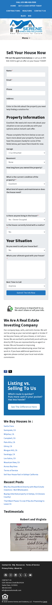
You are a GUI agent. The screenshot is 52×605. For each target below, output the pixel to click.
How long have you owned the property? (24, 167)
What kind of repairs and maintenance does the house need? (25, 191)
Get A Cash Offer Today (30, 5)
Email (9, 80)
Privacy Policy (7, 568)
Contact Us (40, 10)
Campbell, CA (9, 438)
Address (10, 98)
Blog (23, 15)
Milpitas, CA (9, 434)
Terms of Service (11, 470)
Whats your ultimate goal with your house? (25, 257)
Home (13, 5)
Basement (11, 158)
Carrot (45, 601)
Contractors (13, 10)
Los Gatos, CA (10, 458)
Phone (9, 89)
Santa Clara (9, 426)
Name (9, 70)
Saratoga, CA (9, 454)
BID (29, 15)
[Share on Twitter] (10, 371)
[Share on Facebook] (5, 371)
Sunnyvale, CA (10, 430)
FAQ (13, 565)
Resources (20, 565)
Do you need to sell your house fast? (22, 246)
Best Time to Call (13, 282)
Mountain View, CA (12, 462)
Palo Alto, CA (9, 442)
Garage (9, 149)
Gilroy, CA (8, 446)
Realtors (27, 10)
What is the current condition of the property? (22, 178)
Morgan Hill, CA (10, 450)
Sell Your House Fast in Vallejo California (21, 474)
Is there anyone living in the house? (22, 215)
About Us (18, 568)
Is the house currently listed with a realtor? (25, 226)
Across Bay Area (10, 466)
